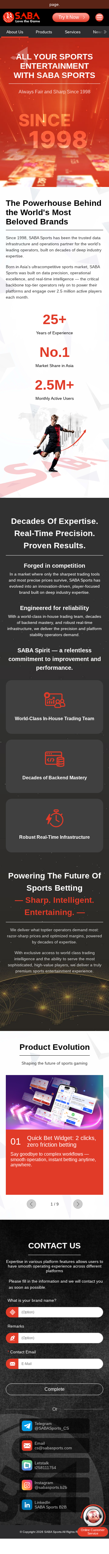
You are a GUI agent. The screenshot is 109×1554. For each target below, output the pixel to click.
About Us (14, 32)
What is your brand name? (32, 1300)
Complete (54, 1389)
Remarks (16, 1326)
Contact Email (22, 1352)
